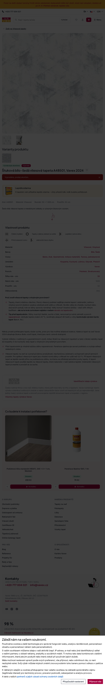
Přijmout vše (95, 681)
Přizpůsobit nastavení (73, 681)
